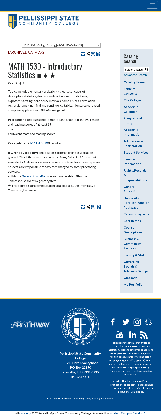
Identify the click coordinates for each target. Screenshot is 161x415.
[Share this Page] (88, 54)
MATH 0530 (39, 143)
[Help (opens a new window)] (98, 54)
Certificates (132, 221)
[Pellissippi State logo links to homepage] (79, 22)
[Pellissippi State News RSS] (144, 334)
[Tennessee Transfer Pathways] (30, 324)
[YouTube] (119, 334)
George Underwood (119, 388)
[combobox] (61, 45)
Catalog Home (134, 82)
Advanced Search (135, 75)
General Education (34, 176)
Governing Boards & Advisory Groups (136, 266)
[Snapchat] (148, 321)
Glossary (130, 277)
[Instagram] (137, 321)
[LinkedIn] (132, 334)
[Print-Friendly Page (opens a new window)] (93, 54)
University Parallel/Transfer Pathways (136, 202)
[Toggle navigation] (152, 5)
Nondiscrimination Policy (135, 381)
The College (132, 100)
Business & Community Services (132, 243)
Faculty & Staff (135, 255)
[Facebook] (113, 321)
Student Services (136, 152)
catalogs (25, 413)
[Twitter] (126, 321)
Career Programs (136, 214)
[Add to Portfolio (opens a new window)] (83, 54)
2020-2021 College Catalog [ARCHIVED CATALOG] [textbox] (53, 45)
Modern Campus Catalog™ (127, 413)
